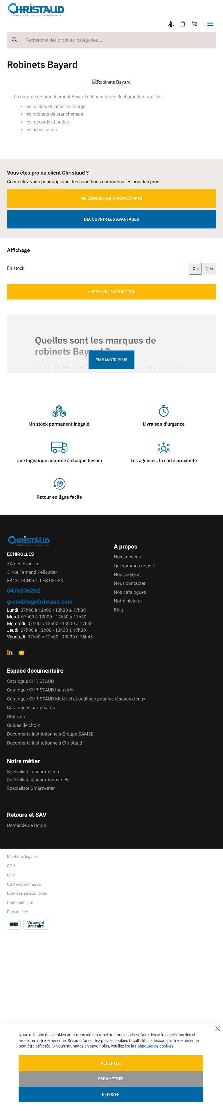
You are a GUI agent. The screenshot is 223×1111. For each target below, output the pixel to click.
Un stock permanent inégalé (59, 424)
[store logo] (40, 9)
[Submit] (12, 39)
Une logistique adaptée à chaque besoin (59, 461)
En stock (15, 268)
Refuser (111, 1094)
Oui (196, 268)
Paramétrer (111, 1078)
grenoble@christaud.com (40, 601)
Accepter (111, 1063)
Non (209, 268)
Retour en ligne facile (59, 497)
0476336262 (23, 590)
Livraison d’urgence (164, 424)
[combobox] (111, 40)
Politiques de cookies (154, 1046)
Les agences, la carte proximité (164, 461)
